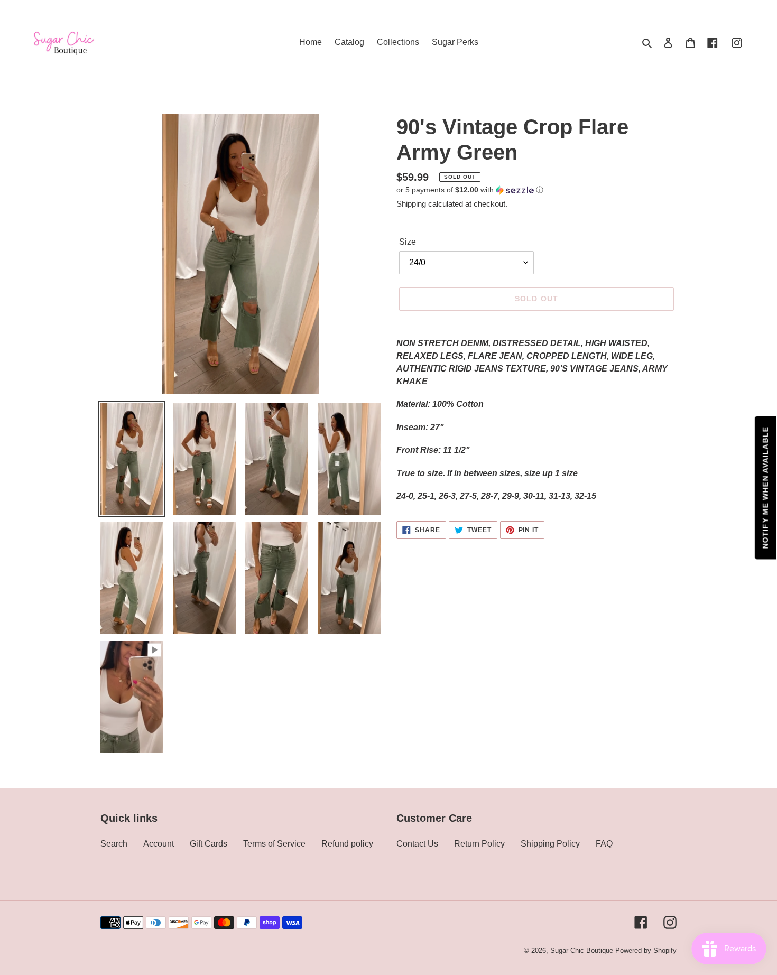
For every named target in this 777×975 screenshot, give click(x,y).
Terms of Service (274, 843)
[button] (469, 190)
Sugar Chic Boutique (581, 950)
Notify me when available (765, 487)
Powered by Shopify (646, 950)
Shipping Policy (550, 843)
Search (113, 843)
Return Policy (479, 843)
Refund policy (347, 843)
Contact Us (417, 843)
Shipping (411, 203)
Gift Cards (208, 843)
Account (158, 843)
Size (407, 241)
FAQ (604, 843)
